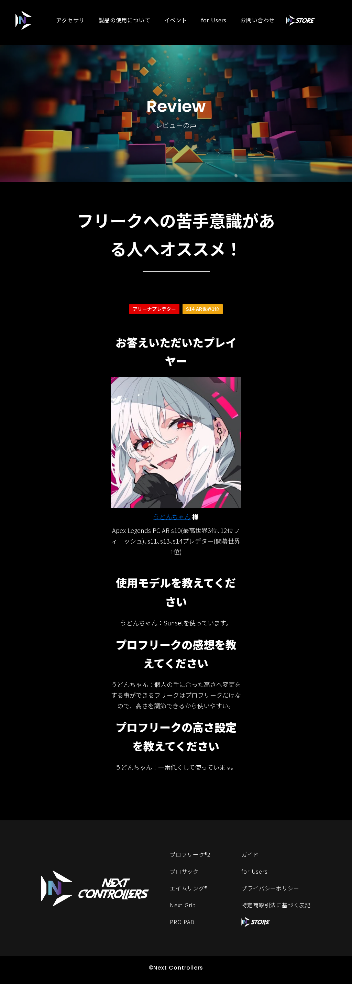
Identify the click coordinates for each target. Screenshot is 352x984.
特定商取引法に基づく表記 (276, 905)
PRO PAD (182, 922)
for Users (254, 871)
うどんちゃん (171, 516)
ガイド (249, 854)
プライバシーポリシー (270, 888)
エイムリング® (188, 888)
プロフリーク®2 (190, 854)
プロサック (184, 871)
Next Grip (183, 905)
